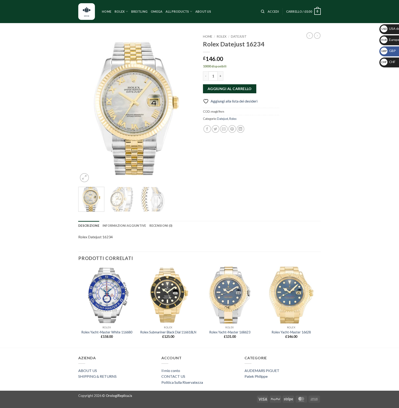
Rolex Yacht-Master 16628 (291, 332)
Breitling (139, 11)
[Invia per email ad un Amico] (224, 129)
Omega (156, 11)
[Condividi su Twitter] (215, 129)
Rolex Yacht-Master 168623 (229, 332)
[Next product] (309, 35)
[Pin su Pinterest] (232, 129)
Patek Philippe (256, 376)
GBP (388, 51)
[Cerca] (262, 11)
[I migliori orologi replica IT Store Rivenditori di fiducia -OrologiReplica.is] (86, 11)
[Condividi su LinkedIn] (240, 129)
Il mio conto (170, 370)
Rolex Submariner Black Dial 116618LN (168, 332)
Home (106, 11)
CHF (388, 62)
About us (203, 11)
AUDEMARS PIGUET (262, 370)
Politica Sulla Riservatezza (182, 382)
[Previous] (86, 108)
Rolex (222, 36)
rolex (120, 11)
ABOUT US (87, 370)
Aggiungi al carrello (230, 89)
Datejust (239, 36)
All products (177, 11)
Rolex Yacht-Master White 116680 (106, 332)
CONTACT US (173, 376)
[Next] (188, 108)
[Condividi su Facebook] (207, 129)
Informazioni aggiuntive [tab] (124, 225)
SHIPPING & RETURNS (97, 376)
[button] (273, 11)
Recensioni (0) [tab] (160, 225)
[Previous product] (317, 35)
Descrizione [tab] (88, 225)
